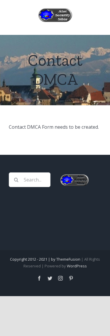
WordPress (77, 266)
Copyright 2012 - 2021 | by (33, 259)
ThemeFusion (68, 259)
